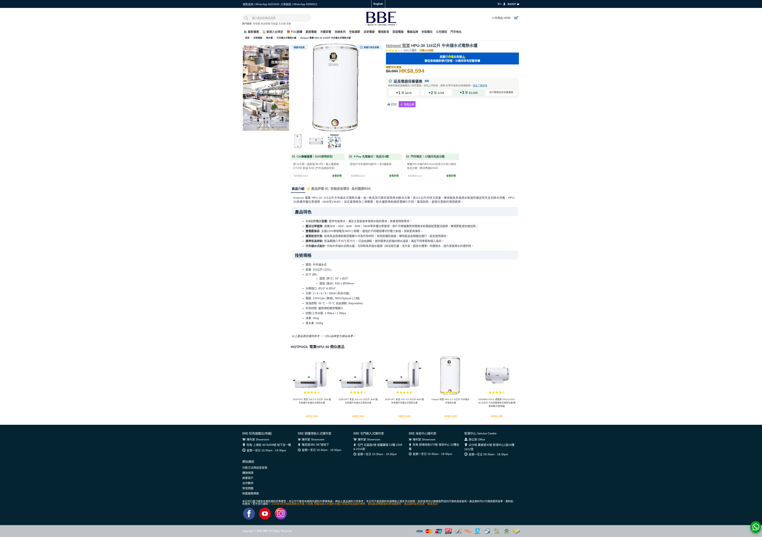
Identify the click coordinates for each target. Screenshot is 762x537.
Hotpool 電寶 (398, 45)
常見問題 (247, 488)
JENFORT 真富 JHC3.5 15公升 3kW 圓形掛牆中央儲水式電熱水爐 (312, 401)
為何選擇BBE (361, 188)
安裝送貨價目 (339, 188)
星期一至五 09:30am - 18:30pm (488, 454)
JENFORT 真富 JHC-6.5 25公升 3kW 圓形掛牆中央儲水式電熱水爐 (358, 401)
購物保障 (247, 472)
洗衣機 (282, 23)
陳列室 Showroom (258, 439)
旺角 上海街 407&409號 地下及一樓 (269, 444)
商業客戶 (247, 477)
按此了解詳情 (480, 85)
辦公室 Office (477, 439)
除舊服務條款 (250, 493)
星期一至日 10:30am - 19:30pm (266, 450)
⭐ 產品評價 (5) (317, 188)
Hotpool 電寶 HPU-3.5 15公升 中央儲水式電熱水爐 (451, 401)
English (378, 3)
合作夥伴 (247, 483)
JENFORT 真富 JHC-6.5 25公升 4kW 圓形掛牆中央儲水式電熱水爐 (404, 401)
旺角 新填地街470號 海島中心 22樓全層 (434, 446)
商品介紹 (298, 188)
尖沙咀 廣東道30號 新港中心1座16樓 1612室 (489, 447)
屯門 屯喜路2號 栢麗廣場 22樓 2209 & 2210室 (377, 446)
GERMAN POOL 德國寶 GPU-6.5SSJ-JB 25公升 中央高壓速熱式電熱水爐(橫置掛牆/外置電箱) (497, 402)
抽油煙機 (265, 23)
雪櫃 (288, 23)
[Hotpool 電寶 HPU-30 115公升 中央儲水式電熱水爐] (336, 88)
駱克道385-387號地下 (315, 444)
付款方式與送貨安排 (254, 467)
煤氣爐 (274, 23)
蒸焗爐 (256, 23)
